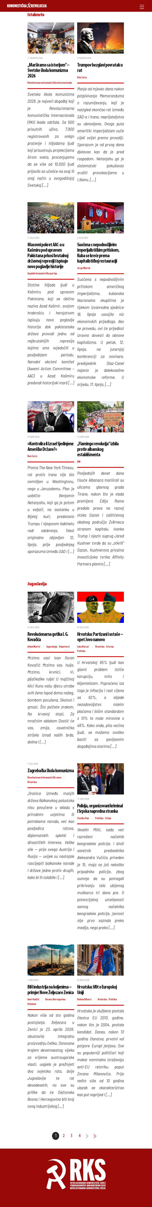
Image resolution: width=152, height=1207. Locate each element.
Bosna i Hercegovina (55, 999)
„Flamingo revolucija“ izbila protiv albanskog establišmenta (98, 449)
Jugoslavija (51, 646)
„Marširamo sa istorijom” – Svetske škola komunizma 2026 (48, 71)
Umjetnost (64, 646)
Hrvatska (99, 646)
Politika (81, 651)
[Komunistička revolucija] (27, 6)
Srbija (108, 818)
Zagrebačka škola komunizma (51, 770)
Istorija (110, 646)
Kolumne (32, 1004)
